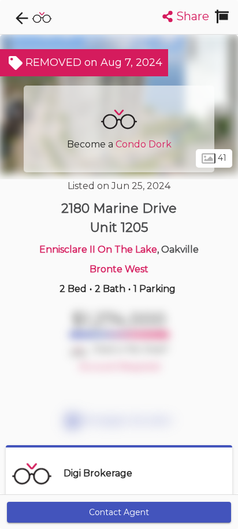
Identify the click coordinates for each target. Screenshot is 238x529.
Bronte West (119, 269)
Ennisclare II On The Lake (98, 249)
